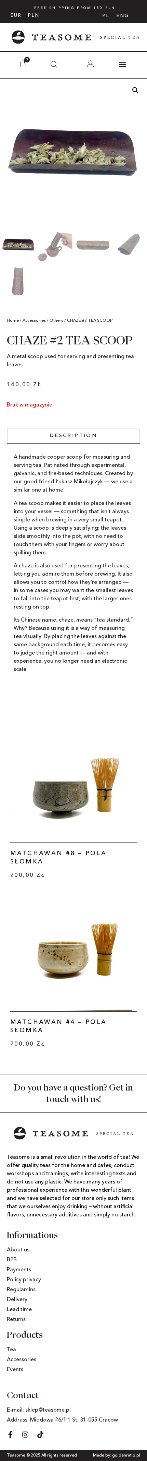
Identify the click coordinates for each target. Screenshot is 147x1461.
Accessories (34, 321)
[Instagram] (25, 1434)
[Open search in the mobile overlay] (54, 64)
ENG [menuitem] (122, 15)
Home (13, 321)
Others (56, 321)
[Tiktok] (40, 1434)
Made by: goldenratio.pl (116, 1455)
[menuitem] (106, 15)
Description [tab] (73, 435)
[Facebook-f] (10, 1434)
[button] (122, 64)
